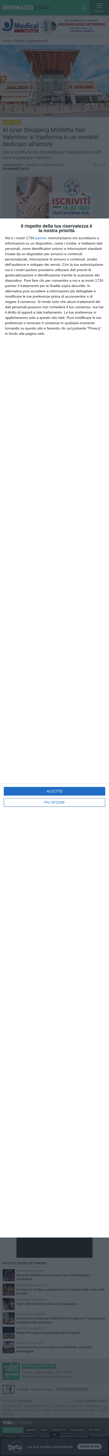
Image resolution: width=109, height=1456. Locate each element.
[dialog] (54, 728)
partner (41, 238)
